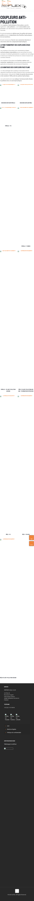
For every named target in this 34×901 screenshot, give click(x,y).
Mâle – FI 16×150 (26, 534)
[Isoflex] (13, 6)
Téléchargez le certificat (10, 744)
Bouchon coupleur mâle (26, 103)
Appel (31, 539)
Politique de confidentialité (14, 732)
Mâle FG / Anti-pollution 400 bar (8, 677)
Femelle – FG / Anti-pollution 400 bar (8, 390)
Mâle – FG (8, 534)
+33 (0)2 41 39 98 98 (9, 707)
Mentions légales (11, 729)
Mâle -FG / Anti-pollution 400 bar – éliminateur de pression (25, 390)
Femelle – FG (8, 126)
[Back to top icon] (17, 891)
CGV (8, 726)
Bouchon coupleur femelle (8, 103)
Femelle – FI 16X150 (25, 246)
